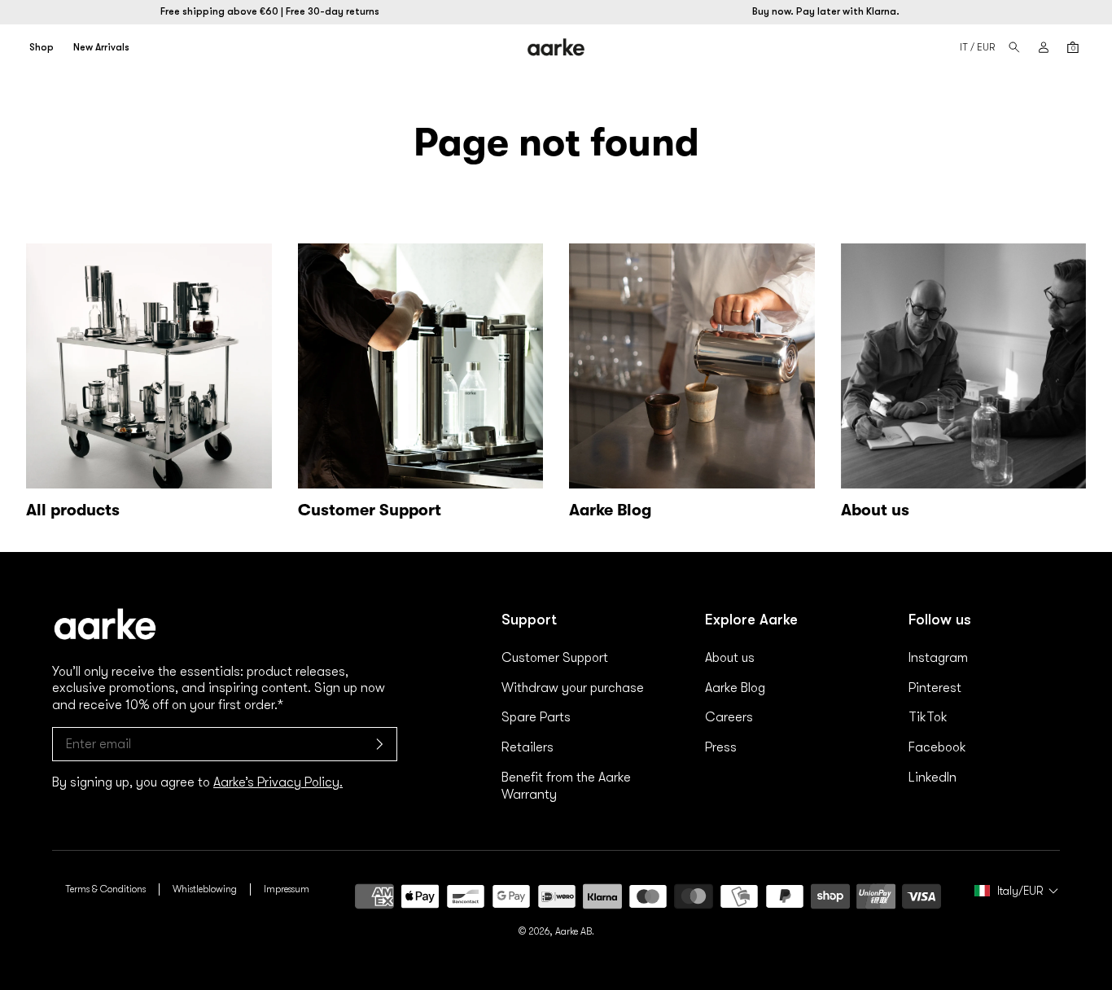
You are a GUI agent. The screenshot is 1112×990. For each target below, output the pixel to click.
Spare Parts (536, 717)
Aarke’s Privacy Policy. (278, 782)
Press (721, 747)
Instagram (938, 658)
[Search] (1014, 47)
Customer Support (554, 658)
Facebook (937, 747)
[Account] (1043, 47)
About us (730, 658)
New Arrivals (101, 47)
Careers (729, 717)
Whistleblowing (205, 889)
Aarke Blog (735, 688)
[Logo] (556, 47)
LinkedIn (932, 777)
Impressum (286, 889)
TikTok (928, 717)
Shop (41, 47)
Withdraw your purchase (572, 688)
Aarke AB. (574, 931)
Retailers (527, 747)
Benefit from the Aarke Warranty (566, 786)
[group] (421, 385)
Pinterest (934, 688)
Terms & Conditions (105, 889)
